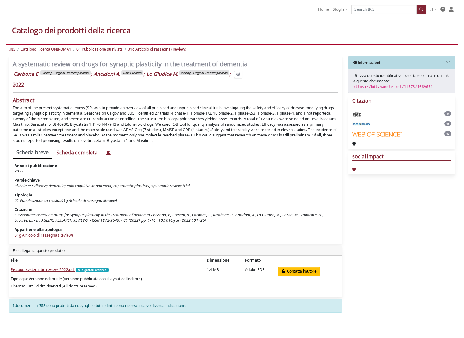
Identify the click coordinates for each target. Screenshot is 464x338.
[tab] (108, 153)
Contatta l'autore (301, 271)
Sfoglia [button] (339, 9)
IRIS (12, 49)
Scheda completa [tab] (77, 152)
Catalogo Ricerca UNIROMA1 (46, 49)
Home (323, 9)
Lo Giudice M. (162, 73)
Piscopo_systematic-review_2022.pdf (43, 269)
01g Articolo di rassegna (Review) (157, 49)
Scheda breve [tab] (32, 152)
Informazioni (368, 62)
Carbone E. (26, 73)
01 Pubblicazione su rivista (99, 49)
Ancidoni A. (107, 73)
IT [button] (432, 9)
